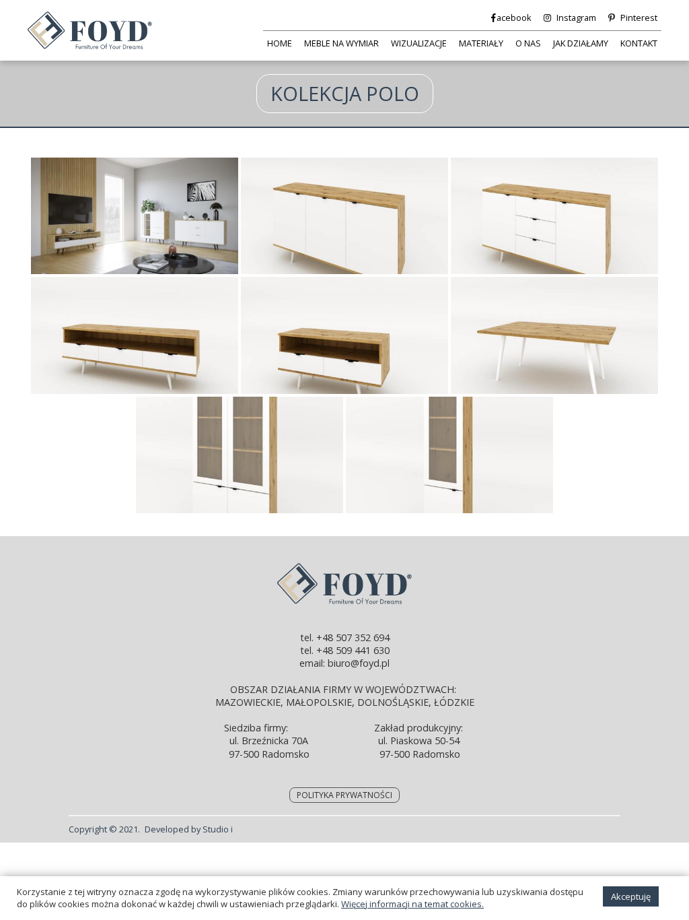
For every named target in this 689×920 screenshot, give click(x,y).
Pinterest (638, 17)
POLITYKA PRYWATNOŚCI (344, 795)
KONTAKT (638, 43)
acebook (514, 17)
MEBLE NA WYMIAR (341, 43)
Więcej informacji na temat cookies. (412, 904)
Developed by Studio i (189, 829)
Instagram (576, 17)
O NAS (528, 43)
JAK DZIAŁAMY (580, 43)
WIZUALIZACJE (419, 43)
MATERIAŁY (481, 43)
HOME (279, 43)
